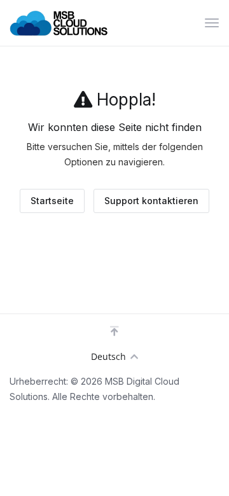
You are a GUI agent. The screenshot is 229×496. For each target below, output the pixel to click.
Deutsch (108, 356)
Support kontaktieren (151, 200)
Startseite (52, 200)
